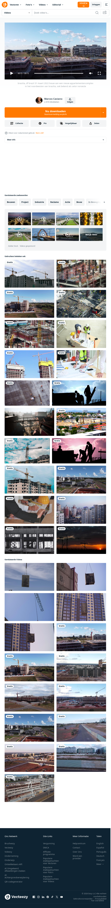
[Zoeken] (97, 12)
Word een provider (77, 855)
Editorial (56, 4)
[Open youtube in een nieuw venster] (61, 895)
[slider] (58, 73)
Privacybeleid (98, 897)
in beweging (94, 201)
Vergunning (49, 842)
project (24, 201)
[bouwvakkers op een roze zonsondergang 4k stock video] (79, 449)
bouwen (11, 201)
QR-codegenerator (14, 880)
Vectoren (14, 4)
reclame (54, 201)
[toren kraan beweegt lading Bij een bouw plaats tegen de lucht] (29, 576)
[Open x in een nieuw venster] (57, 895)
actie (67, 201)
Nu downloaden (55, 112)
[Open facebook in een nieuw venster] (34, 895)
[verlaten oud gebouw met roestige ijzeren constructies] (29, 421)
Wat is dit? (40, 133)
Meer (96, 863)
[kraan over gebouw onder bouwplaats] (29, 333)
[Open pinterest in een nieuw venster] (48, 895)
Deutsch (98, 854)
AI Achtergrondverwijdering (17, 875)
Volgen (70, 102)
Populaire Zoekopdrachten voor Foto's (51, 868)
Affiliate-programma (49, 851)
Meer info (11, 138)
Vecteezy (9, 846)
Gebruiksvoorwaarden (80, 897)
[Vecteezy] (5, 4)
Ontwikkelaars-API (13, 863)
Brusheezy (10, 842)
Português (99, 850)
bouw (79, 201)
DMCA (46, 846)
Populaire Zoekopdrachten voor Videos (51, 877)
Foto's (29, 4)
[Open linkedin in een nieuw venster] (43, 895)
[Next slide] (99, 201)
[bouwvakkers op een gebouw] (27, 392)
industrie (39, 201)
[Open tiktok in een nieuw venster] (52, 895)
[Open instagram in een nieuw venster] (38, 895)
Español (98, 846)
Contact (76, 846)
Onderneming (11, 854)
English (97, 842)
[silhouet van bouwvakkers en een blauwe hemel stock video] (79, 392)
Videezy (8, 850)
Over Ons (77, 850)
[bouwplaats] (81, 272)
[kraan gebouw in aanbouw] (29, 272)
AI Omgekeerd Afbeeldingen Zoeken (15, 868)
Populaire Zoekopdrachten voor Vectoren (51, 859)
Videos (42, 4)
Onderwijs (10, 858)
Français (98, 858)
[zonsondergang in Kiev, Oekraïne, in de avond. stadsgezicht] (81, 509)
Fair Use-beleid (95, 899)
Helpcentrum (79, 842)
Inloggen (96, 4)
